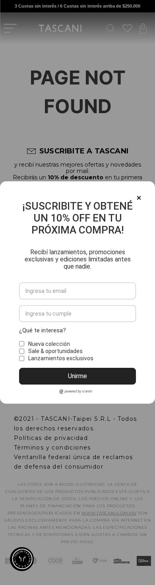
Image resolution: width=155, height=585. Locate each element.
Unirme (77, 376)
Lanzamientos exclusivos (60, 358)
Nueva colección (49, 344)
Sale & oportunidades (55, 351)
